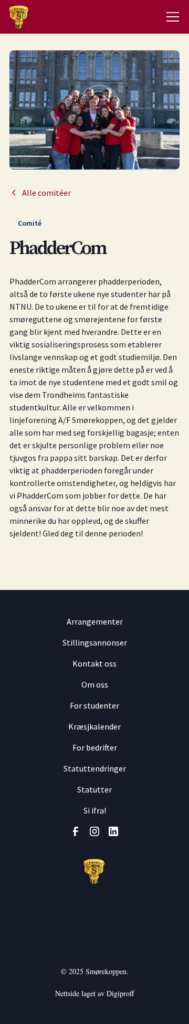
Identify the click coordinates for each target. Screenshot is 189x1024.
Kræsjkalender (94, 726)
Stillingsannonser (94, 642)
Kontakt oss (94, 663)
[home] (16, 17)
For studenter (94, 705)
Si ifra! (94, 810)
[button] (172, 16)
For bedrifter (94, 747)
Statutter (94, 789)
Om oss (94, 684)
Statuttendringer (95, 768)
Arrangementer (95, 621)
